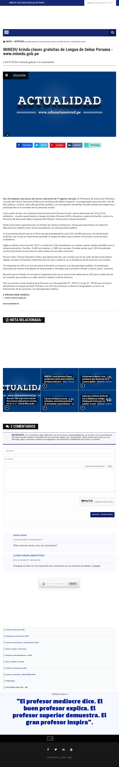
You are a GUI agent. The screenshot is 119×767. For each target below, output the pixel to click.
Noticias (19, 42)
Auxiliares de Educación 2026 (16, 668)
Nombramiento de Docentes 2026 (17, 636)
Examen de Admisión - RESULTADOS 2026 (20, 674)
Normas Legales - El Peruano (15, 649)
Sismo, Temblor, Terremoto (14, 662)
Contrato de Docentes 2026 (15, 630)
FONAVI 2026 (10, 681)
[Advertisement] (65, 21)
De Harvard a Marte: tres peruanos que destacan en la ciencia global (95, 379)
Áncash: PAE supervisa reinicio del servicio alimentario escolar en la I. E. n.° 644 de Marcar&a (22, 401)
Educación (19, 75)
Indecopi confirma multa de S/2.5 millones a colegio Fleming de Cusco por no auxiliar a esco (95, 400)
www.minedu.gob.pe (15, 298)
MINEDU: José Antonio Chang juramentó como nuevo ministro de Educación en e (59, 379)
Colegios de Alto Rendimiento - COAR (18, 655)
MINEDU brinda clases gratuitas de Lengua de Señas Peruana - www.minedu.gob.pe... (56, 41)
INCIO (9, 42)
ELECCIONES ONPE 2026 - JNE (16, 687)
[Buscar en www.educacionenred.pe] (59, 584)
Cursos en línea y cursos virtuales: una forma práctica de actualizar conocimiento (58, 401)
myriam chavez (20, 535)
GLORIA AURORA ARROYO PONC (29, 556)
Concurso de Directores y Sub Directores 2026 (21, 642)
